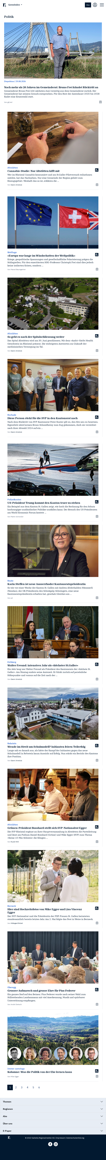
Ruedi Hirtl (15, 842)
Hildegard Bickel (17, 923)
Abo (88, 5)
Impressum (60, 1138)
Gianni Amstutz (16, 185)
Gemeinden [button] (14, 4)
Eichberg (11, 662)
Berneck (11, 906)
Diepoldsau (9, 81)
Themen (7, 1101)
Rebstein (11, 743)
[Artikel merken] (100, 102)
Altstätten (12, 167)
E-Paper (7, 1130)
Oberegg (11, 987)
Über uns (7, 1123)
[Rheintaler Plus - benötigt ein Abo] (96, 170)
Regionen (8, 1109)
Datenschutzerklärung (75, 1138)
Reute (10, 580)
